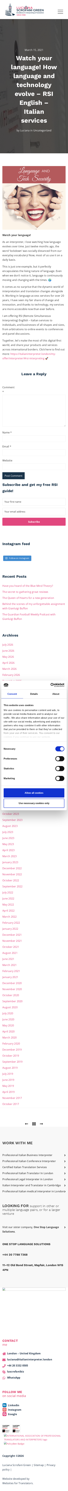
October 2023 (10, 814)
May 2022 (8, 904)
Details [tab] (34, 694)
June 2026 (8, 650)
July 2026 (7, 644)
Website (7, 460)
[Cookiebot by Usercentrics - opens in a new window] (50, 685)
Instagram (14, 1409)
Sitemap (39, 1465)
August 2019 (10, 1067)
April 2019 (8, 1092)
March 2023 (9, 856)
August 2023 (10, 826)
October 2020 (10, 995)
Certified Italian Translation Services (24, 1167)
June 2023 (8, 838)
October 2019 (10, 1055)
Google (12, 1414)
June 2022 (8, 898)
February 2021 (11, 971)
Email (6, 446)
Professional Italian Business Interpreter (27, 1155)
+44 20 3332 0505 (17, 1365)
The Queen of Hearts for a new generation (28, 598)
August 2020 (10, 1007)
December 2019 (12, 1049)
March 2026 (9, 669)
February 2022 (11, 922)
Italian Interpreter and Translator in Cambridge (31, 1185)
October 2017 (10, 1104)
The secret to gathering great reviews (25, 592)
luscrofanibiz (15, 1371)
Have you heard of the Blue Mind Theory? (27, 586)
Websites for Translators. (17, 1483)
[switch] (59, 758)
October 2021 (10, 947)
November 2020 (12, 989)
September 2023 (12, 820)
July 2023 (7, 832)
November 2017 (12, 1098)
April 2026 (8, 663)
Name (7, 432)
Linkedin (13, 1405)
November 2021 (12, 941)
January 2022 (10, 928)
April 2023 (8, 850)
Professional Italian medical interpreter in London (33, 1191)
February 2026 (11, 675)
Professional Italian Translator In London (27, 1173)
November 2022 (12, 874)
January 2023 (10, 862)
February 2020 (11, 1043)
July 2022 (7, 892)
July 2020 (7, 1013)
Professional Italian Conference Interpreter (29, 1161)
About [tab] (55, 694)
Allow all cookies (34, 792)
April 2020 (8, 1031)
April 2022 (8, 910)
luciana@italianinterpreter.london (29, 1359)
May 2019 (8, 1086)
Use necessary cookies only (34, 803)
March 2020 (9, 1037)
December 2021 (12, 935)
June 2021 (8, 959)
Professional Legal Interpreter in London (27, 1179)
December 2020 (12, 983)
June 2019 (8, 1080)
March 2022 (9, 916)
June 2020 (8, 1019)
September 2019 (12, 1061)
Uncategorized (42, 130)
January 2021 (10, 977)
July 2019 (7, 1074)
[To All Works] (34, 1123)
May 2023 (8, 844)
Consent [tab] (12, 694)
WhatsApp (13, 1377)
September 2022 (12, 886)
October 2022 (10, 880)
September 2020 (12, 1001)
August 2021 (10, 953)
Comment (7, 390)
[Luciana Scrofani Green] (24, 9)
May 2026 (8, 656)
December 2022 (12, 868)
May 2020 (8, 1025)
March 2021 (9, 965)
